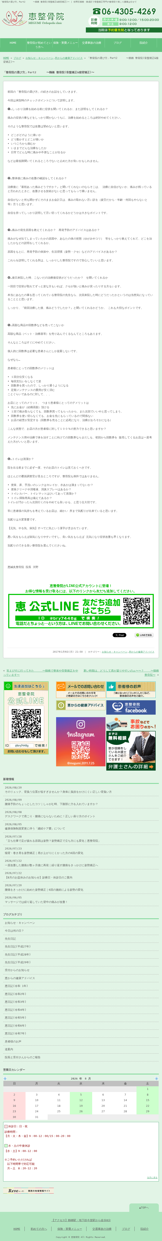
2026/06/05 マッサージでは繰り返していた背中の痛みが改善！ (36, 899)
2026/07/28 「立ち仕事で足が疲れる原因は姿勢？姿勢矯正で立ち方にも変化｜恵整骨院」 (53, 838)
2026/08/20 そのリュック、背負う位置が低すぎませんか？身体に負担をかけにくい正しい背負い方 (58, 789)
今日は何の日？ (14, 930)
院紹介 (144, 42)
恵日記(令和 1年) (16, 986)
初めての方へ (39, 1228)
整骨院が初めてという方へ (39, 45)
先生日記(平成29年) (18, 962)
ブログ (117, 42)
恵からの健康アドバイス (69, 58)
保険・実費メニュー (65, 42)
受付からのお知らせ (17, 970)
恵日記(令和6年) (15, 1025)
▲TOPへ (144, 1207)
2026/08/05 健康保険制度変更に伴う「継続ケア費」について (35, 826)
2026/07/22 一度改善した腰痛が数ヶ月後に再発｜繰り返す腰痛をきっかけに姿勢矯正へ (51, 863)
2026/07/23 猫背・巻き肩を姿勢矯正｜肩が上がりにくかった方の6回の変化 (44, 850)
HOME (13, 42)
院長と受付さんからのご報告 (22, 1057)
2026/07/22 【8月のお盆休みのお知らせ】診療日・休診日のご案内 (38, 875)
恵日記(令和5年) (15, 1017)
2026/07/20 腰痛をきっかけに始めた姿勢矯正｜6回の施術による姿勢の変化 (44, 887)
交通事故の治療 (91, 42)
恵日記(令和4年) (15, 1009)
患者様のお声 (13, 1041)
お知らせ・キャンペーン (39, 58)
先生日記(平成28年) (18, 954)
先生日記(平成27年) (18, 946)
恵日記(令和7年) (15, 1033)
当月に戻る (152, 1177)
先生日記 (10, 938)
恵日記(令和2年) (15, 994)
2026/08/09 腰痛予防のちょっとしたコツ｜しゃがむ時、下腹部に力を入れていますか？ (51, 802)
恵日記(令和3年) (15, 1001)
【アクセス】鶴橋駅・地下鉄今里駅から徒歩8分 (81, 1220)
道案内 (9, 1049)
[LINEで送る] (144, 634)
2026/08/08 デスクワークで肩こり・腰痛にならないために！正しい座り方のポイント (50, 814)
